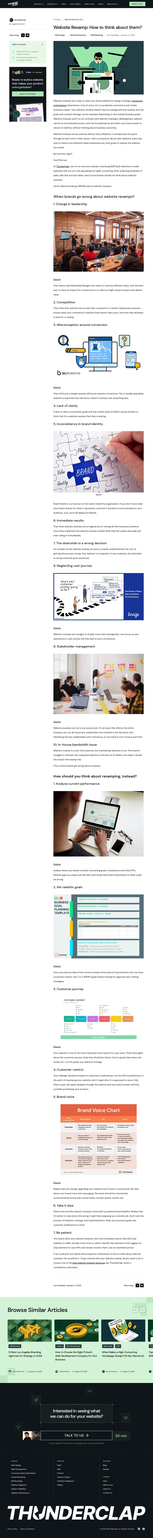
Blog (105, 1465)
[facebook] (143, 1529)
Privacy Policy (13, 1529)
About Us (107, 1489)
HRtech (60, 1485)
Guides (106, 1469)
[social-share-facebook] (27, 35)
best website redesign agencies (88, 1262)
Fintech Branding (18, 1477)
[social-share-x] (23, 35)
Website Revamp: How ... (74, 19)
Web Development (18, 1469)
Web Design (16, 1465)
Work (105, 1481)
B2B (58, 1469)
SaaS (59, 1465)
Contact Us (107, 1493)
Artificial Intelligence (65, 1481)
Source (57, 279)
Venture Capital (63, 1477)
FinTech (60, 1473)
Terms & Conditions (27, 1529)
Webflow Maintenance (20, 1493)
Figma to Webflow (18, 1489)
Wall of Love (108, 1485)
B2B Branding (16, 1481)
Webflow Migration (19, 1485)
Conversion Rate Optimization (23, 1473)
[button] (38, 4)
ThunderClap (62, 166)
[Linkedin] (139, 1529)
